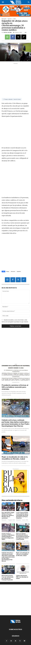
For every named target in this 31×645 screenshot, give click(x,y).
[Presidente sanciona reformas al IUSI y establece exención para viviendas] (16, 373)
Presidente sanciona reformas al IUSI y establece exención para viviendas (15, 387)
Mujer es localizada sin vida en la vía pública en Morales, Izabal (15, 458)
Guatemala (4, 541)
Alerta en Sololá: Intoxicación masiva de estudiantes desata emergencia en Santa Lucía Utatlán (22, 536)
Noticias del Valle (8, 32)
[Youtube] (24, 641)
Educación (4, 18)
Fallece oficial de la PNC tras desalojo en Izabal (22, 577)
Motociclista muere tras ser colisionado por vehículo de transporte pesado (7, 577)
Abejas (7, 271)
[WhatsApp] (7, 37)
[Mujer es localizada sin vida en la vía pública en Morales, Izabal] (16, 445)
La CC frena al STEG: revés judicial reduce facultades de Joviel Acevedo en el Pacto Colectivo (22, 515)
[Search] (28, 2)
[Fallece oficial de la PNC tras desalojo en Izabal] (22, 569)
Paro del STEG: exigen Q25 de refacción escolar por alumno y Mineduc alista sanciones (8, 515)
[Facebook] (12, 37)
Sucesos (10, 18)
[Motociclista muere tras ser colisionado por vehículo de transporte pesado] (8, 569)
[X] (18, 37)
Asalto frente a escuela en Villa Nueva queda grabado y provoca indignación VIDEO (8, 536)
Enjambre (19, 271)
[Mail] (11, 641)
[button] (2, 2)
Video (14, 18)
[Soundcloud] (15, 641)
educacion (13, 271)
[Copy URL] (23, 37)
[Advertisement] (15, 79)
